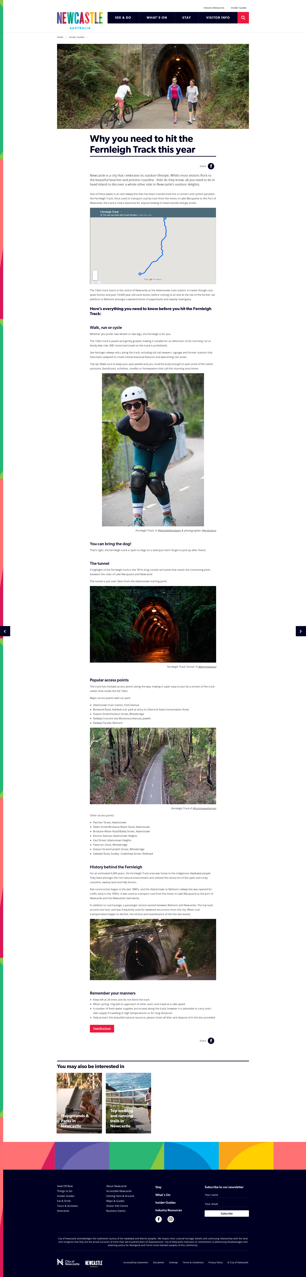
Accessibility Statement (136, 1262)
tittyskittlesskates (170, 530)
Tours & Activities (67, 1206)
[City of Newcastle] (68, 1262)
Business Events (116, 1211)
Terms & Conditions (193, 1262)
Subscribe (227, 1213)
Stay (158, 1187)
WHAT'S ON (157, 17)
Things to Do (64, 1191)
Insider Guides (239, 7)
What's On (162, 1195)
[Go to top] (299, 1270)
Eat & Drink (64, 1201)
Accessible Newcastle (119, 1191)
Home (60, 37)
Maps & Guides (115, 1201)
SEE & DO (123, 17)
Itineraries (63, 1211)
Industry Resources (214, 7)
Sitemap (173, 1262)
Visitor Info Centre (117, 1206)
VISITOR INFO (218, 17)
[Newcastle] (93, 1264)
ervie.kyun (210, 530)
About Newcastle (116, 1186)
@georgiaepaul (207, 666)
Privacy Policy (215, 1262)
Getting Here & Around (120, 1196)
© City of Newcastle (237, 1262)
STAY (186, 17)
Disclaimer (158, 1262)
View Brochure (102, 1028)
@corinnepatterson (204, 808)
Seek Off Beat (65, 1186)
